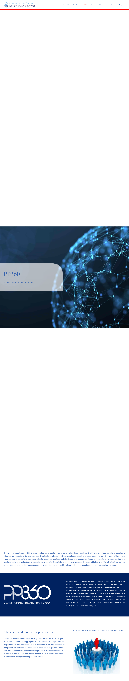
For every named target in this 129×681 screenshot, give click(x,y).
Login (121, 5)
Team (93, 5)
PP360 (85, 5)
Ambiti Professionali (70, 5)
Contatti (109, 5)
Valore (101, 5)
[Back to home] (20, 4)
